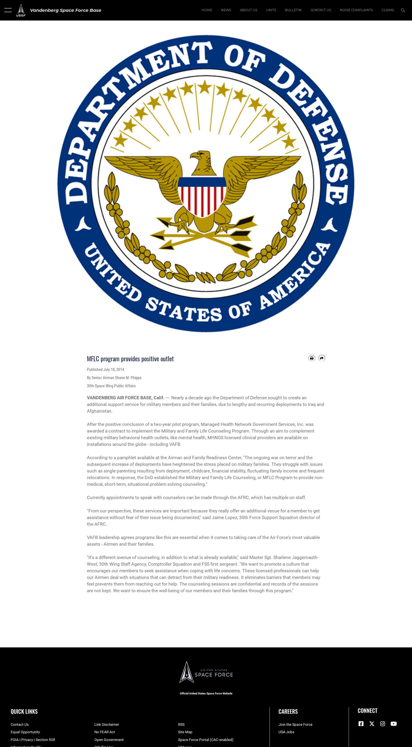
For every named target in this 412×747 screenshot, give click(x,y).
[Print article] (312, 358)
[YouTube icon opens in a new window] (393, 723)
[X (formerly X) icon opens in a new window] (372, 723)
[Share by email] (321, 358)
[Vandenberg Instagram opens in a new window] (383, 723)
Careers (288, 711)
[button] (7, 10)
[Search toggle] (403, 10)
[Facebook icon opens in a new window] (361, 723)
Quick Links (24, 711)
